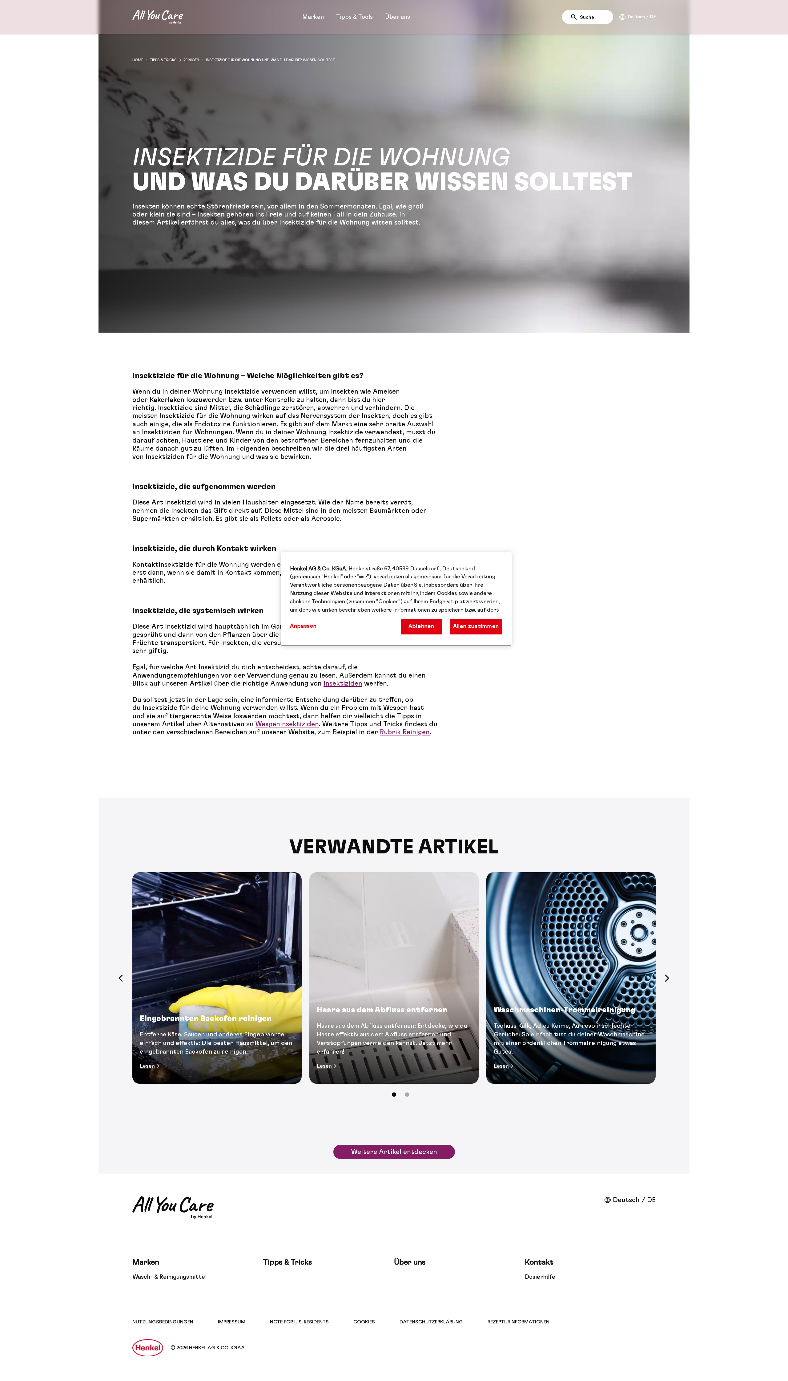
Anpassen (303, 626)
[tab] (394, 1094)
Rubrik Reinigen (405, 732)
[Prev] (121, 978)
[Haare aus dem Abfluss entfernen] (394, 978)
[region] (396, 599)
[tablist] (394, 1094)
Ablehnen (421, 626)
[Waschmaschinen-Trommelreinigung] (571, 978)
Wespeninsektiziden (287, 724)
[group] (394, 989)
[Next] (667, 978)
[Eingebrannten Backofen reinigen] (217, 978)
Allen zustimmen (476, 626)
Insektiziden (343, 683)
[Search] (575, 17)
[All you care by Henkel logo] (157, 17)
